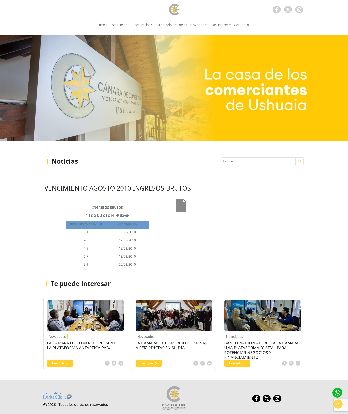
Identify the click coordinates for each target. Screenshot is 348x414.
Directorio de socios (171, 25)
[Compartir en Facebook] (107, 363)
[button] (338, 404)
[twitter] (114, 363)
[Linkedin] (121, 363)
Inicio (103, 25)
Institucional (120, 25)
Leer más (58, 363)
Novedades (199, 25)
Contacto (241, 25)
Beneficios (142, 25)
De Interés (219, 25)
